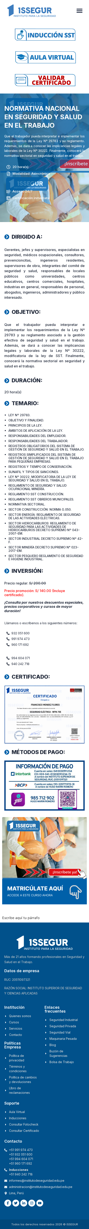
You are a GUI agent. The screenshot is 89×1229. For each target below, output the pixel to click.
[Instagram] (31, 1203)
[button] (79, 10)
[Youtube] (39, 1203)
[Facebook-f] (7, 1203)
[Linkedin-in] (23, 1203)
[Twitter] (15, 1203)
